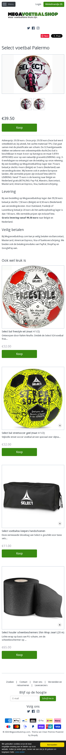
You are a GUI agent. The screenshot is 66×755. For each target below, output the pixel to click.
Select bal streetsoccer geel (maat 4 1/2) (23, 433)
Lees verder (20, 752)
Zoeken (10, 682)
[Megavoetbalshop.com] (33, 15)
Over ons (37, 682)
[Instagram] (38, 29)
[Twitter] (28, 29)
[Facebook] (33, 29)
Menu (11, 4)
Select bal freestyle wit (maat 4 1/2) (21, 331)
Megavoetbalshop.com (20, 732)
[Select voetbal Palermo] (26, 104)
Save (46, 35)
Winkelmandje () (53, 4)
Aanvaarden (52, 744)
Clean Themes (48, 732)
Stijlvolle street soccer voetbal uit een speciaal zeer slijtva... (31, 437)
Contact (23, 682)
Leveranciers (41, 685)
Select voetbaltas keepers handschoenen (23, 531)
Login (38, 4)
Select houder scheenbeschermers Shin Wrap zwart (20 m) (33, 632)
